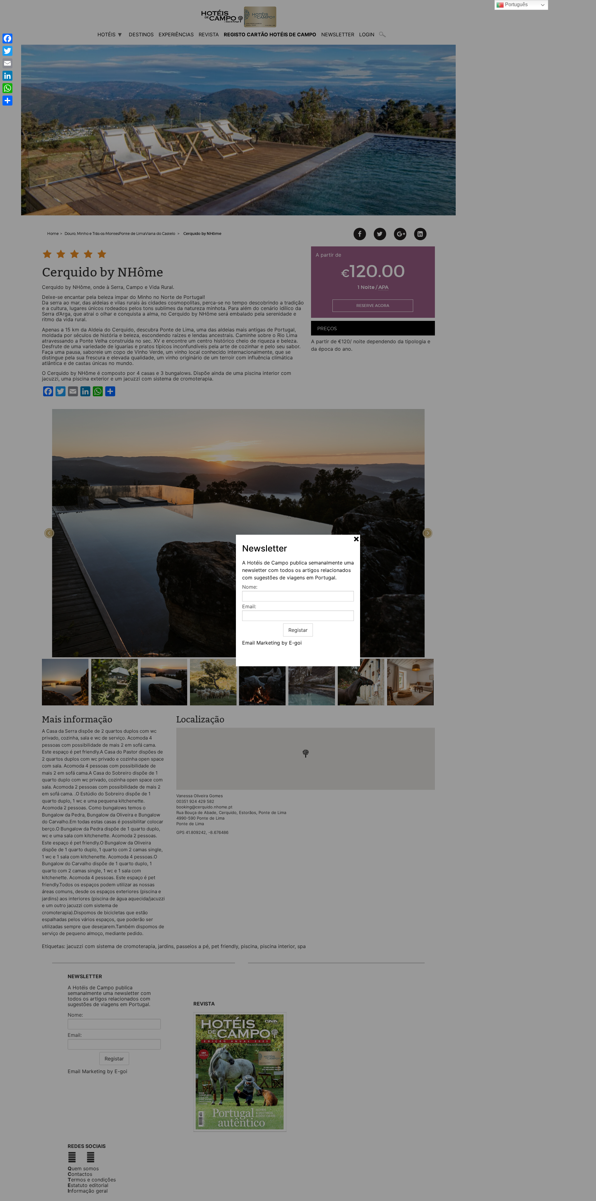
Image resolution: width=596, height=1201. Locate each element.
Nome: (249, 586)
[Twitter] (7, 51)
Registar (298, 630)
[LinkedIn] (7, 76)
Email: (249, 606)
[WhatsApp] (7, 88)
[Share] (7, 100)
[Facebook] (7, 38)
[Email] (7, 63)
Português (516, 4)
